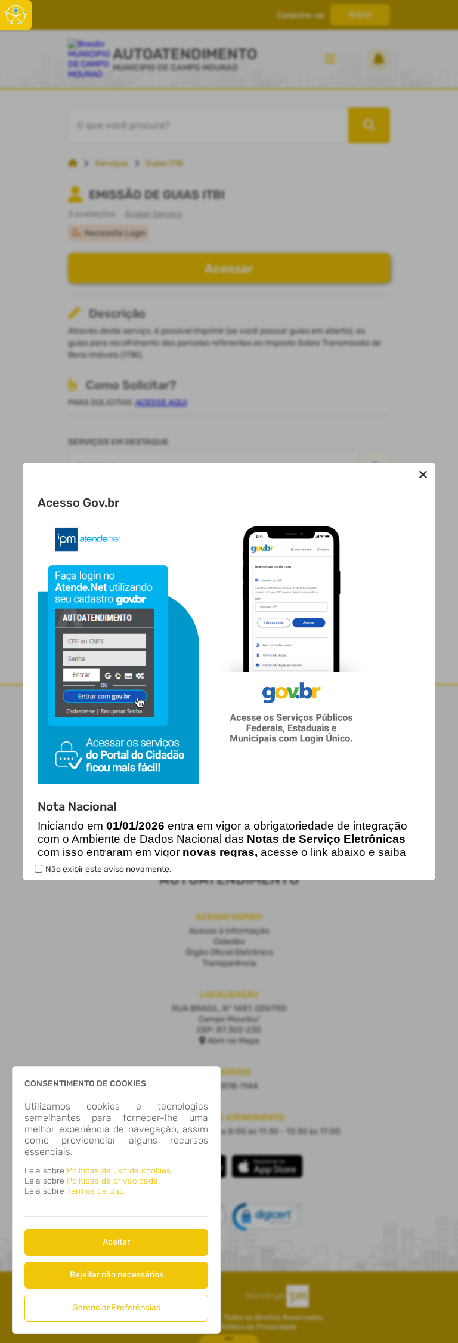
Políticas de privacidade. (113, 1181)
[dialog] (116, 1200)
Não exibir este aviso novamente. (108, 869)
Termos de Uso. (96, 1191)
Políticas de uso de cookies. (119, 1171)
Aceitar (116, 1242)
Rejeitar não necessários (116, 1275)
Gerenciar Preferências (116, 1307)
